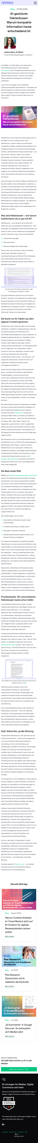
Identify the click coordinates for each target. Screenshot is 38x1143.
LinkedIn (3, 1124)
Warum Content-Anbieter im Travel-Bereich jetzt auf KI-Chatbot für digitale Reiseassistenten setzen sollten (19, 924)
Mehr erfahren (9, 936)
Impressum (5, 1132)
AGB (26, 1132)
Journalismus (5, 70)
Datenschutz (12, 1132)
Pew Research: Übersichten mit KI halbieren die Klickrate (17, 978)
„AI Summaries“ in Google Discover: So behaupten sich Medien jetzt (18, 1028)
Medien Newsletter (19, 1069)
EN (18, 1134)
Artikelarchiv (18, 413)
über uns (20, 1119)
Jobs (14, 1116)
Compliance (20, 1132)
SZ (25, 683)
